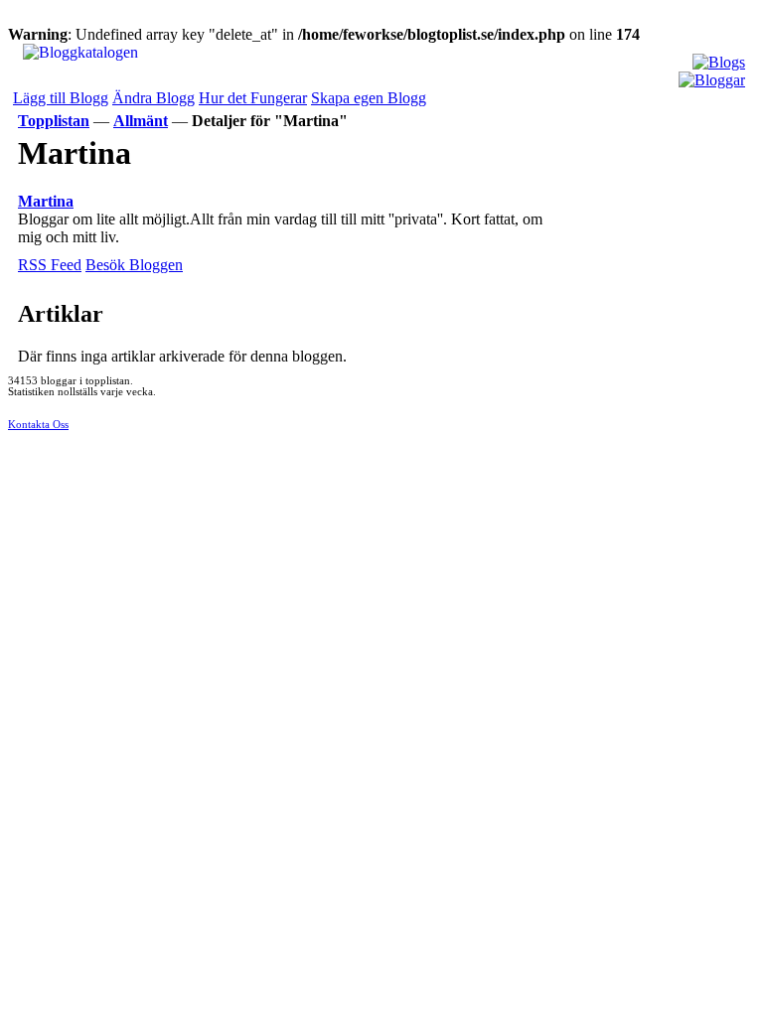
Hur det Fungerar (253, 97)
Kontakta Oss (38, 424)
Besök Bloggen (134, 264)
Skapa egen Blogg (368, 97)
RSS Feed (49, 264)
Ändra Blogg (153, 97)
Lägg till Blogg (60, 97)
